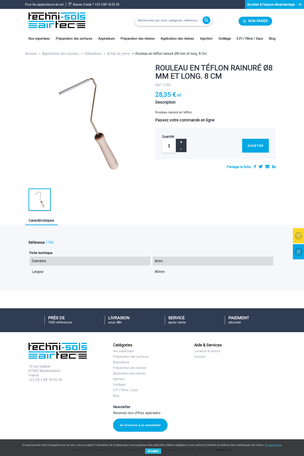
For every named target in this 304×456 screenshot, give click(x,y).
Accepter (153, 451)
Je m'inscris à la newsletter (140, 425)
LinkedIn (274, 166)
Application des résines (177, 39)
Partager (255, 166)
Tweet (261, 166)
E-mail (267, 166)
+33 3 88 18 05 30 (107, 4)
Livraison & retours (207, 351)
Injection (206, 39)
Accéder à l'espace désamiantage (271, 4)
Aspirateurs (106, 39)
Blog (272, 39)
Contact (199, 356)
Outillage (225, 39)
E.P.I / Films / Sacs (250, 39)
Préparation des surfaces (74, 39)
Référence (36, 242)
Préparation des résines (138, 39)
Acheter (255, 145)
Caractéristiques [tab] (41, 220)
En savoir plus (273, 445)
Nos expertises (39, 39)
